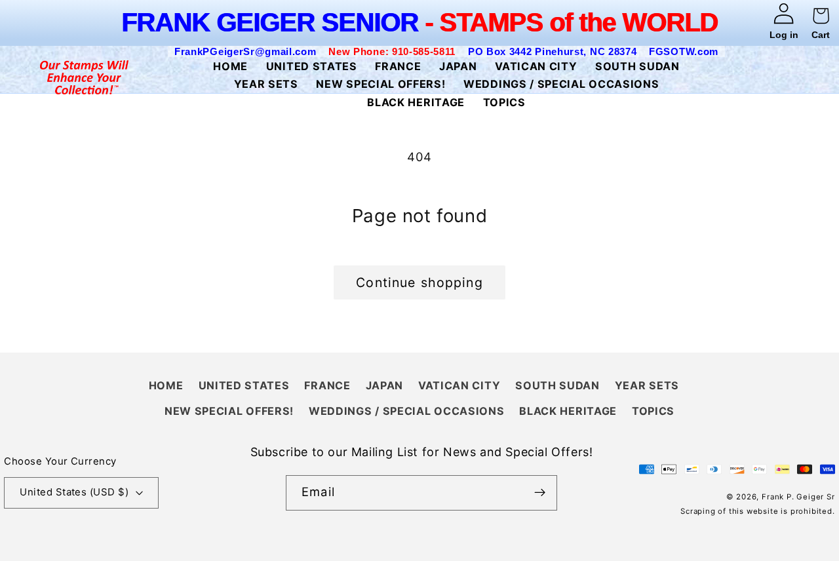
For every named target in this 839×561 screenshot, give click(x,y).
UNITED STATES (244, 385)
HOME (166, 385)
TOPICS (653, 410)
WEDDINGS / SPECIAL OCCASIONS (406, 410)
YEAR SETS (647, 385)
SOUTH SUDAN (557, 385)
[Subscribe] (539, 493)
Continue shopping (419, 282)
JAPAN (384, 385)
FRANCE (327, 385)
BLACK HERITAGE (568, 410)
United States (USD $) (74, 492)
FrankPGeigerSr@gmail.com (245, 51)
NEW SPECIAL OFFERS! (229, 410)
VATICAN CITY (459, 385)
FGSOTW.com (683, 51)
